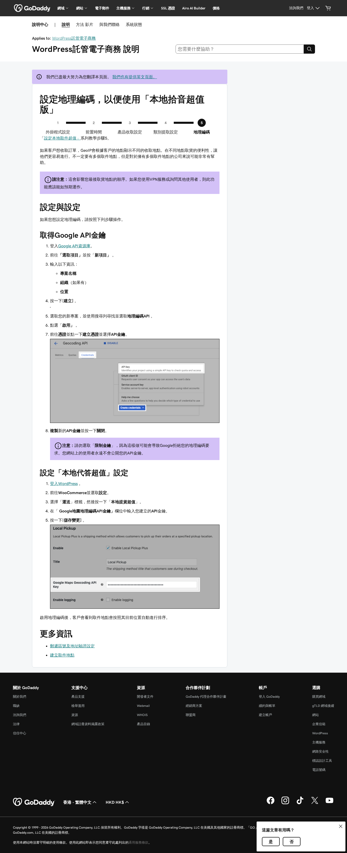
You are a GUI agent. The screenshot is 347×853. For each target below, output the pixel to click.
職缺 (16, 705)
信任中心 (19, 733)
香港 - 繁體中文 (77, 802)
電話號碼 (318, 769)
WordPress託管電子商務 (74, 38)
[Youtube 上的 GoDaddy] (329, 803)
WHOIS (142, 715)
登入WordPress (64, 483)
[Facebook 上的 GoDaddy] (270, 803)
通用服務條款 (138, 842)
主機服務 (318, 742)
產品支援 (78, 696)
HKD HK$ (115, 802)
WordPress (320, 733)
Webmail (143, 705)
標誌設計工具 (322, 760)
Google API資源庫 (74, 246)
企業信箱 (318, 724)
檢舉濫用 (78, 705)
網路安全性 (320, 751)
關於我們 (19, 696)
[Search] (309, 49)
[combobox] (240, 49)
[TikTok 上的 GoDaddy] (300, 803)
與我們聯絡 (109, 24)
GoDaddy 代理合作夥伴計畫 (206, 696)
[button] (340, 826)
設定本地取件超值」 (62, 138)
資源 (74, 715)
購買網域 (318, 696)
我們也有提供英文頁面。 (134, 77)
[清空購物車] (328, 8)
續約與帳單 (267, 705)
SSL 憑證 (168, 8)
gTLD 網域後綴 (323, 705)
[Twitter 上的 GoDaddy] (314, 803)
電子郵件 (102, 8)
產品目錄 (143, 724)
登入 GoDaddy (269, 696)
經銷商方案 (194, 705)
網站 (315, 715)
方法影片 (84, 24)
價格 (216, 8)
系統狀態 (134, 24)
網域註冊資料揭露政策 (87, 724)
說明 (66, 24)
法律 (16, 724)
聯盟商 (191, 715)
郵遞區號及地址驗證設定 (72, 646)
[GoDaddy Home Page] (34, 802)
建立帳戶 (265, 715)
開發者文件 (145, 696)
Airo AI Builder (194, 8)
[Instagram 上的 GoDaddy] (285, 803)
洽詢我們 (19, 715)
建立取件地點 (62, 655)
